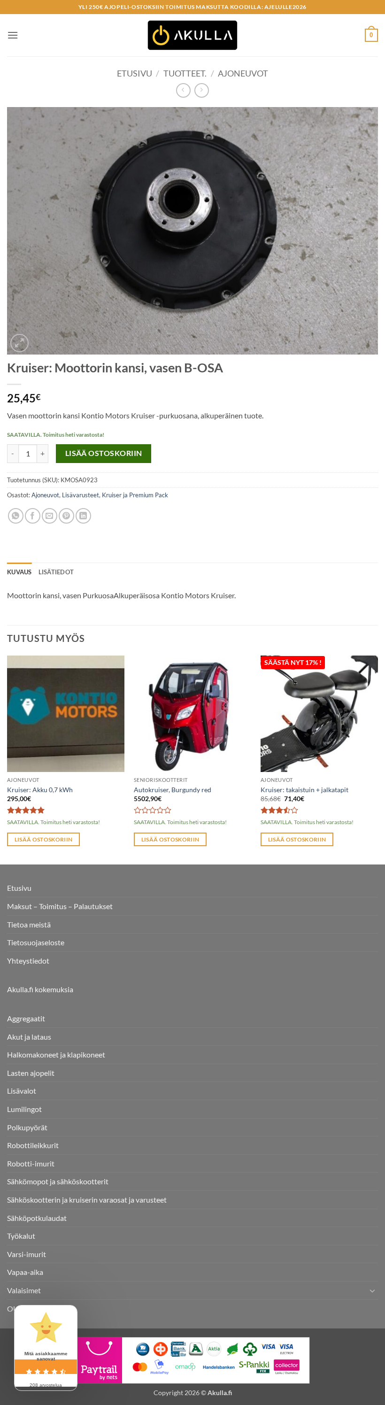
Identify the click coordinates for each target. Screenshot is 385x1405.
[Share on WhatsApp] (15, 516)
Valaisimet (24, 1290)
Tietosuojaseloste (35, 942)
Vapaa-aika (25, 1271)
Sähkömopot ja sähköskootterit (57, 1181)
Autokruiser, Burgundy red (172, 790)
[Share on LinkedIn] (83, 516)
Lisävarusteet (80, 495)
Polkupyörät (27, 1127)
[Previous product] (201, 90)
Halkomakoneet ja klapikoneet (56, 1054)
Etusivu (134, 73)
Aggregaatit (26, 1018)
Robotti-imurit (30, 1163)
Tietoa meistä (29, 924)
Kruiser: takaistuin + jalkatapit (304, 790)
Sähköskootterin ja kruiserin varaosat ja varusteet (87, 1199)
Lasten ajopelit (30, 1072)
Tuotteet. (185, 73)
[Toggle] (372, 1290)
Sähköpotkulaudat (37, 1217)
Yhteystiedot (28, 960)
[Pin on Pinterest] (66, 516)
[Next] (377, 759)
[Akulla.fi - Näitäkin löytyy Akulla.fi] (192, 35)
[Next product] (183, 90)
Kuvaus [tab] (19, 572)
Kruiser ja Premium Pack (135, 495)
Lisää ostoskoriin (103, 453)
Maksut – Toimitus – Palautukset (60, 906)
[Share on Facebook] (32, 516)
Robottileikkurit (33, 1145)
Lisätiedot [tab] (56, 572)
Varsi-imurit (26, 1254)
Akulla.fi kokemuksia (40, 989)
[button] (12, 34)
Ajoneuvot (243, 73)
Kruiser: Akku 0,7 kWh (40, 790)
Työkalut (21, 1235)
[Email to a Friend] (49, 516)
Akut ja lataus (29, 1036)
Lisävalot (21, 1090)
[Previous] (7, 759)
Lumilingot (24, 1108)
